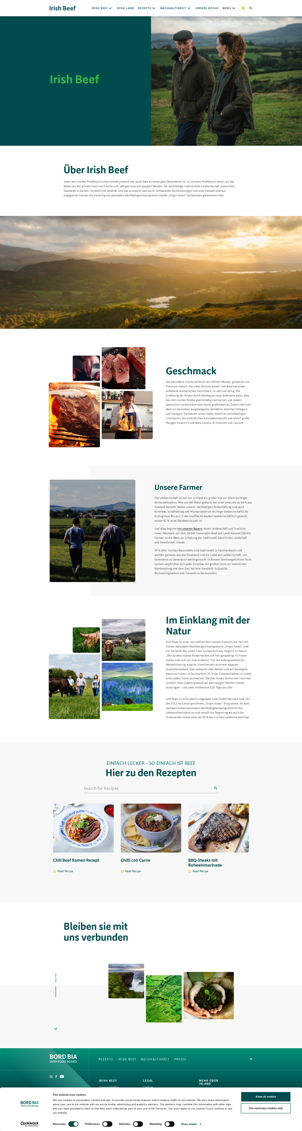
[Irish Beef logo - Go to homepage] (63, 8)
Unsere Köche (207, 8)
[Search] (250, 8)
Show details (189, 1124)
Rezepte (144, 8)
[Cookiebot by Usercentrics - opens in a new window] (29, 1124)
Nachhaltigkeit (173, 8)
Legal (148, 1080)
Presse (180, 1059)
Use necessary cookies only (266, 1108)
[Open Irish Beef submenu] (110, 8)
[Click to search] (215, 788)
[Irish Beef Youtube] (62, 1077)
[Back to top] (251, 1059)
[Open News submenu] (233, 8)
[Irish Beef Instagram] (51, 1077)
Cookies (148, 1087)
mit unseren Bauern (189, 528)
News (227, 8)
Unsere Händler (109, 1087)
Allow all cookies (266, 1096)
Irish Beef (100, 8)
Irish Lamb (125, 8)
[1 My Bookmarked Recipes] (243, 8)
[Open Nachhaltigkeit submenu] (188, 8)
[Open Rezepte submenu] (153, 8)
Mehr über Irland (208, 1082)
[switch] (107, 1124)
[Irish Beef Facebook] (56, 1077)
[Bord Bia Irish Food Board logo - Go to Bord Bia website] (63, 1061)
